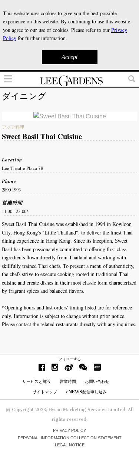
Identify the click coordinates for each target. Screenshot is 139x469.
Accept (69, 57)
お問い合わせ (97, 381)
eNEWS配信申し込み (86, 391)
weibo (68, 367)
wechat (83, 367)
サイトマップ (45, 391)
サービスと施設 (36, 381)
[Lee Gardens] (69, 80)
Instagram (55, 367)
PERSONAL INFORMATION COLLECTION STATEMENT (70, 438)
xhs (97, 367)
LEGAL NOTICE (70, 445)
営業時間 (68, 381)
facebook (42, 367)
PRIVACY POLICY (69, 430)
